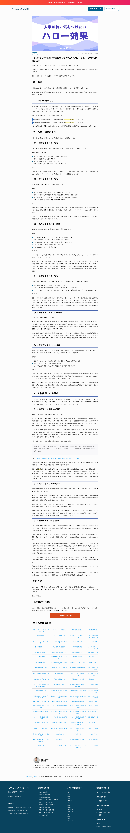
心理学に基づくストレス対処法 (59, 691)
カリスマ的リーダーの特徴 (96, 662)
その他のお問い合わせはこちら (17, 813)
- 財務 (68, 798)
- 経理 (68, 796)
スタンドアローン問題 (96, 734)
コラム (35, 777)
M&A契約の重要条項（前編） (78, 740)
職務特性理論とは (41, 690)
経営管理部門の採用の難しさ (96, 717)
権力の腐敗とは (59, 673)
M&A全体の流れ (59, 734)
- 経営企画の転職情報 (44, 807)
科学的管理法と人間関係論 (77, 668)
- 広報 (68, 816)
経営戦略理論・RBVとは (96, 630)
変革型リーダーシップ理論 (77, 662)
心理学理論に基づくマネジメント (59, 657)
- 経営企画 (70, 812)
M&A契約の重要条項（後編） (96, 740)
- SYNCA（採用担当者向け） (104, 826)
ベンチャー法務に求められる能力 (78, 712)
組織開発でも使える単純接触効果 (59, 697)
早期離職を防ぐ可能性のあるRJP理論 (78, 685)
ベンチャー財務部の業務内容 (59, 717)
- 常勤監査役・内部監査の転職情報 (48, 800)
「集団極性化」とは (59, 679)
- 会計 (68, 794)
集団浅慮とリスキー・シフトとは (78, 636)
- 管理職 (69, 801)
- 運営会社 (99, 810)
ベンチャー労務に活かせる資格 (59, 712)
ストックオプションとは (59, 745)
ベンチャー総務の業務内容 (96, 706)
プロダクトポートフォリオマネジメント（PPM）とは (96, 636)
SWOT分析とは (59, 740)
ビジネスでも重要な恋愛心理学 (78, 697)
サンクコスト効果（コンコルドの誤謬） (41, 740)
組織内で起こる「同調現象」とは (78, 674)
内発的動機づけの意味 (77, 702)
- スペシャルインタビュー (103, 792)
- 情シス (69, 818)
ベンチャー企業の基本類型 (96, 728)
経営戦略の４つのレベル (96, 656)
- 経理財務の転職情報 (44, 797)
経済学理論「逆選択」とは (59, 652)
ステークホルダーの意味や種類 (59, 642)
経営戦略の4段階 (41, 662)
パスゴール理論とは (40, 656)
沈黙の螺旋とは (77, 641)
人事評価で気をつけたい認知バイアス (78, 691)
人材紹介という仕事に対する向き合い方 (78, 723)
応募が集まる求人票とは (41, 722)
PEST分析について (96, 641)
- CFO (68, 792)
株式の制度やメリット (41, 647)
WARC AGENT (28, 777)
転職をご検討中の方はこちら (16, 810)
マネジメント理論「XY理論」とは (96, 691)
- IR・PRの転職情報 (43, 815)
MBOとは (96, 745)
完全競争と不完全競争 (59, 647)
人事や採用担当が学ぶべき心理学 (41, 706)
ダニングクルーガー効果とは (41, 702)
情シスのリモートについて (96, 722)
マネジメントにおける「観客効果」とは (96, 674)
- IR (68, 814)
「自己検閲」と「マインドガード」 (41, 680)
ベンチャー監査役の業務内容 (59, 706)
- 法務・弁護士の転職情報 (45, 812)
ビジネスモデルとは (59, 635)
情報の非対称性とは (77, 652)
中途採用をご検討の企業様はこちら (18, 807)
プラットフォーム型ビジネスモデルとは (41, 630)
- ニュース (70, 821)
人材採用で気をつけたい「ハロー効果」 (41, 697)
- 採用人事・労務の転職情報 (46, 810)
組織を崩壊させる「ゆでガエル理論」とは (96, 668)
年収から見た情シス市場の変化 (59, 729)
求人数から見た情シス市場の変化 (41, 735)
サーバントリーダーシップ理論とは (96, 648)
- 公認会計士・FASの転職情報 (46, 805)
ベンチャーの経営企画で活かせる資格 (41, 718)
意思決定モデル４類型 (41, 668)
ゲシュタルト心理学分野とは (41, 673)
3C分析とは (41, 745)
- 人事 (68, 803)
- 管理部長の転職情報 (44, 794)
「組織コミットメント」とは (96, 679)
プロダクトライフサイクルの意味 (41, 642)
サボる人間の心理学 (96, 685)
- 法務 (68, 807)
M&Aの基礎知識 (77, 647)
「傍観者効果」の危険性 (77, 679)
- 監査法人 (70, 810)
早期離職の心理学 (59, 685)
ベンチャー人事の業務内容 (40, 711)
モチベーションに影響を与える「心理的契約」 (41, 685)
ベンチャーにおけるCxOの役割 (78, 729)
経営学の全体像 (77, 656)
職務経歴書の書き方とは (59, 722)
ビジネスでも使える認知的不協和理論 (96, 697)
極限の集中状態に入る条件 (59, 702)
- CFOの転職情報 (42, 792)
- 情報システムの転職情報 (45, 802)
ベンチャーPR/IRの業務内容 (96, 711)
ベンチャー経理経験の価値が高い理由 (78, 718)
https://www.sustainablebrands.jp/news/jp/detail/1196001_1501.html (58, 458)
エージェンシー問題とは (59, 630)
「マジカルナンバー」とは (96, 702)
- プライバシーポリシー (103, 812)
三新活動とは (41, 635)
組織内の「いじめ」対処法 (59, 668)
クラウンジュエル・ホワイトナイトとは (78, 746)
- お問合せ (99, 815)
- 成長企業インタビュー (103, 801)
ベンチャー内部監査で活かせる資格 (78, 706)
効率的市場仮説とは (77, 630)
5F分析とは (77, 734)
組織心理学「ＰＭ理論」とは (96, 652)
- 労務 (68, 805)
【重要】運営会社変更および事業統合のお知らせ (65, 2)
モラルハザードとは (40, 652)
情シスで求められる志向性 (40, 728)
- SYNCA (98, 824)
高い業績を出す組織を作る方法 (59, 663)
